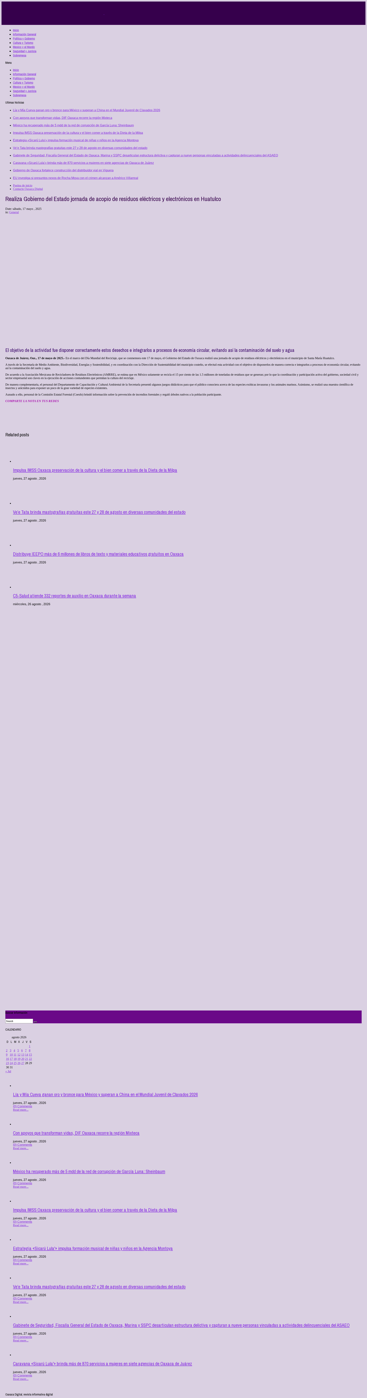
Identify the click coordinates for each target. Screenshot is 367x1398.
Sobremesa (19, 55)
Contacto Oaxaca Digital (28, 188)
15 (30, 1054)
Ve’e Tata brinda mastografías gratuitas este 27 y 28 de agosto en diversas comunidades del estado (80, 148)
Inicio (16, 30)
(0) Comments (22, 1106)
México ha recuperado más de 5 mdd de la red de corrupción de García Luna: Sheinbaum (73, 125)
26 (18, 1063)
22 (30, 1058)
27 (22, 1063)
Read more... (20, 1109)
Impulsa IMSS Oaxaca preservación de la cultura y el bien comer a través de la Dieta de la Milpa (78, 132)
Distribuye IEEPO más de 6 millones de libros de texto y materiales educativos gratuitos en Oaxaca (98, 554)
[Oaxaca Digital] (104, 13)
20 (22, 1058)
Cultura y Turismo (23, 43)
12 (18, 1054)
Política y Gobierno (24, 38)
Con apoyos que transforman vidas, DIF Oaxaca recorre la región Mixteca (62, 117)
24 (11, 1063)
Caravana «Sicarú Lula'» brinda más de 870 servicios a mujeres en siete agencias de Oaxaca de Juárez (83, 162)
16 (7, 1058)
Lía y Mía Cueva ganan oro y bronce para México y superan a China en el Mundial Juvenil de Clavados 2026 (86, 110)
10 (11, 1054)
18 (15, 1058)
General (14, 212)
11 (15, 1054)
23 (7, 1063)
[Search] (35, 1022)
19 (18, 1058)
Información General (24, 34)
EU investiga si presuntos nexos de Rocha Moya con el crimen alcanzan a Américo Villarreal (75, 178)
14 (26, 1054)
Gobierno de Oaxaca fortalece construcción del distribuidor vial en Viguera (63, 170)
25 (15, 1063)
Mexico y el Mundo (24, 47)
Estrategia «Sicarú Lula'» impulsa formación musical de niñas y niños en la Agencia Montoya (76, 140)
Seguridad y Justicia (24, 51)
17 (11, 1058)
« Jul (8, 1071)
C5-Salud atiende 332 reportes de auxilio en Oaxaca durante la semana (74, 596)
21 (26, 1058)
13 (22, 1054)
